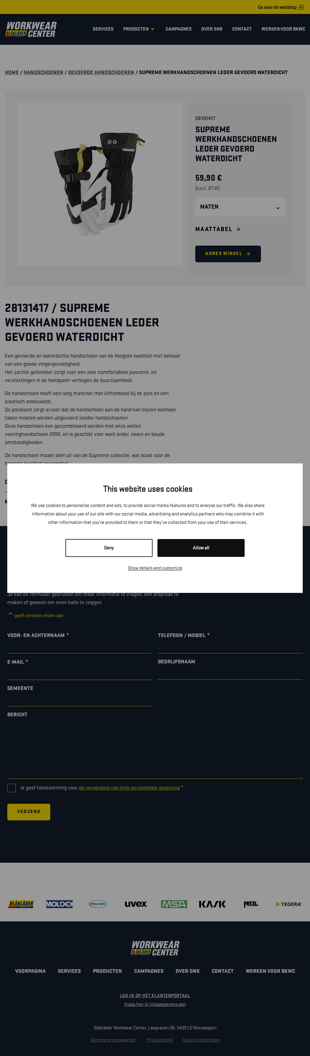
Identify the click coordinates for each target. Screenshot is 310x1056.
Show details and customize (155, 568)
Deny (109, 548)
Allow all (201, 548)
